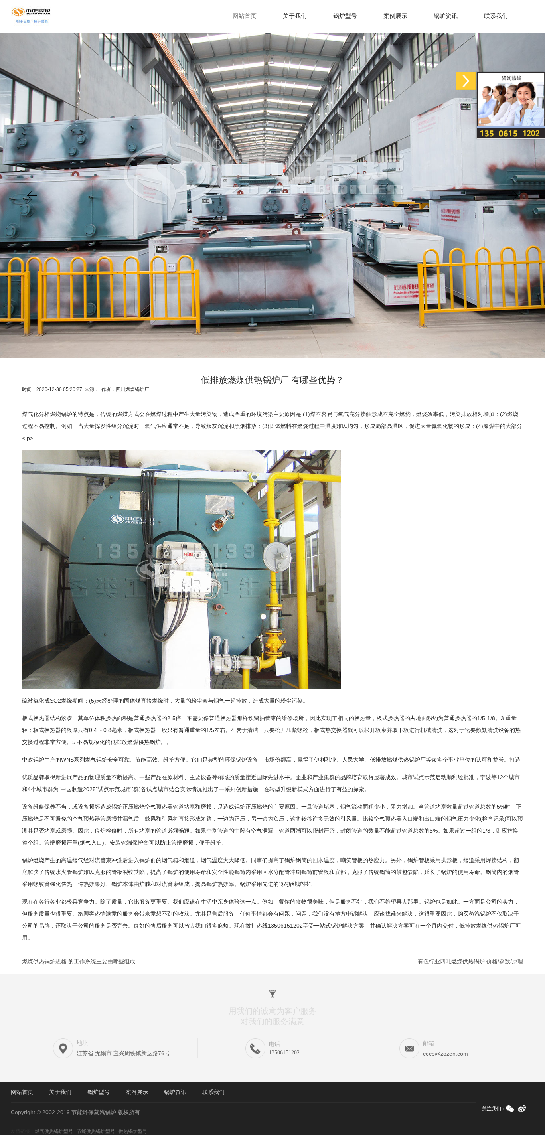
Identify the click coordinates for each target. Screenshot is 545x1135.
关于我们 (295, 15)
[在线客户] (466, 81)
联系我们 (496, 15)
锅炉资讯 (446, 15)
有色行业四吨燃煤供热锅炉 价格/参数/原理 (470, 961)
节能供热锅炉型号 (96, 1131)
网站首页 (245, 15)
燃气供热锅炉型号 (54, 1131)
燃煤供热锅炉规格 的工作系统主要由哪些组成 (78, 961)
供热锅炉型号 (132, 1131)
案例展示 (395, 15)
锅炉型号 (345, 15)
